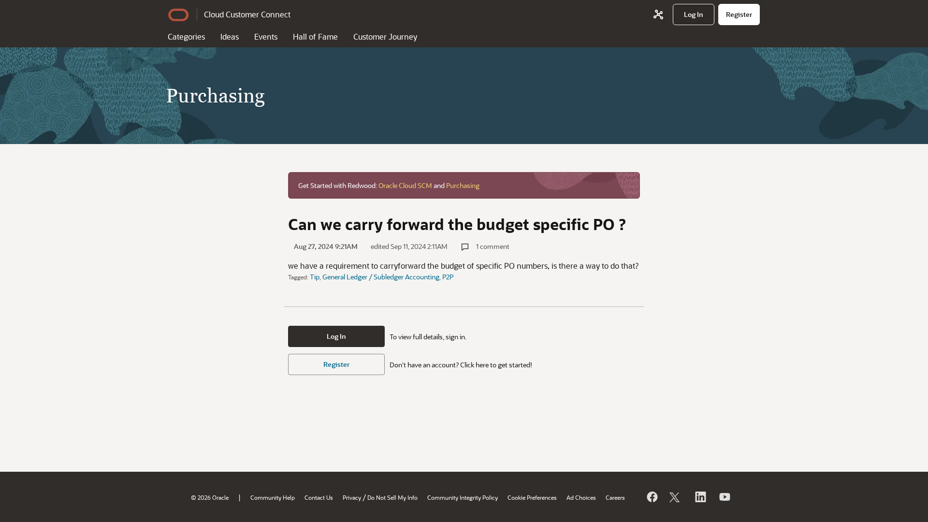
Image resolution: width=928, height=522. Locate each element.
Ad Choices (581, 497)
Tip (314, 276)
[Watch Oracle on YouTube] (724, 497)
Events (265, 36)
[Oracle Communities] (658, 14)
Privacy (352, 497)
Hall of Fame (315, 36)
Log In (336, 336)
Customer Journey (385, 36)
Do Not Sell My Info (392, 497)
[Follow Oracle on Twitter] (675, 497)
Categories (186, 36)
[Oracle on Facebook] (651, 497)
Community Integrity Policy (462, 497)
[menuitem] (693, 14)
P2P (447, 276)
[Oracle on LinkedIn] (700, 497)
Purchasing (462, 185)
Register (336, 364)
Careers (615, 497)
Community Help (272, 497)
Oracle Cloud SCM (405, 185)
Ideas (229, 36)
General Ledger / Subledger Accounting (380, 276)
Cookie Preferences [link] (532, 497)
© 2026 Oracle (210, 497)
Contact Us (318, 497)
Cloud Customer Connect (247, 14)
